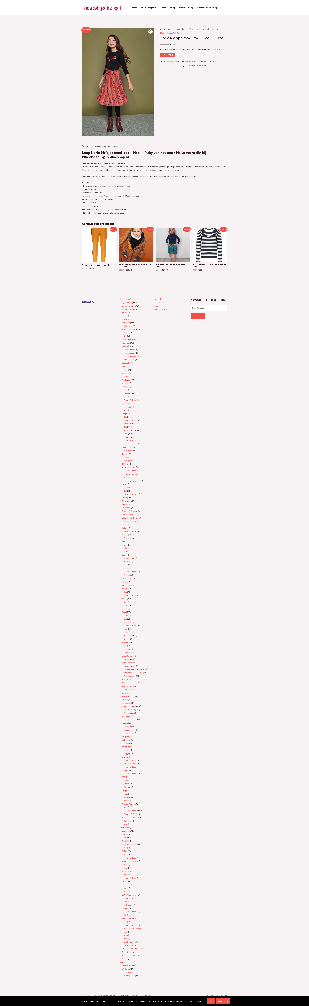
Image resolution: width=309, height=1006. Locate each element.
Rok (188, 29)
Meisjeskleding (186, 7)
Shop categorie (148, 7)
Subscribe (197, 316)
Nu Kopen (168, 55)
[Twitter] (207, 996)
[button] (157, 8)
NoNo (215, 61)
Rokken (182, 29)
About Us (158, 299)
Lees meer (223, 1001)
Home (134, 7)
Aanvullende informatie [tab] (106, 146)
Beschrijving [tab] (87, 146)
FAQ (156, 306)
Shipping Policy (161, 309)
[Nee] (306, 1001)
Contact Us (159, 302)
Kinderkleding (168, 7)
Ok (211, 1001)
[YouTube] (226, 996)
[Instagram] (217, 996)
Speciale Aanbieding (207, 7)
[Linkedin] (212, 996)
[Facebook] (221, 996)
